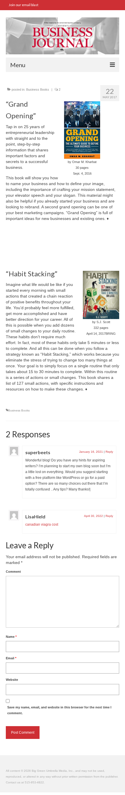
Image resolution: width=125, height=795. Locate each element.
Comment (13, 571)
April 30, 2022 (93, 516)
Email (11, 658)
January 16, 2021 (91, 451)
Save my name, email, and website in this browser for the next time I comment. (59, 710)
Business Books (37, 89)
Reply (109, 451)
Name (11, 636)
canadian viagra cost (41, 524)
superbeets (37, 452)
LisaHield (35, 516)
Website (12, 679)
